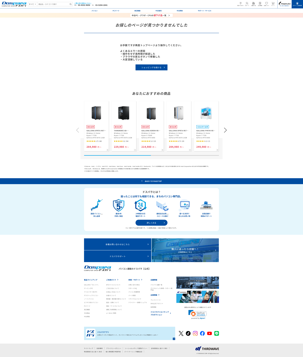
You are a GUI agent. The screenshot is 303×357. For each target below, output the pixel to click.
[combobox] (55, 4)
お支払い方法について (113, 292)
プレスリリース (155, 300)
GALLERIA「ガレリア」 (91, 285)
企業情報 (154, 295)
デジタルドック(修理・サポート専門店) (161, 289)
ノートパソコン (89, 299)
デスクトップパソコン (91, 295)
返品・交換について (112, 302)
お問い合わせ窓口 (134, 285)
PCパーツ (87, 306)
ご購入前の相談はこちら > (82, 3)
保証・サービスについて (114, 306)
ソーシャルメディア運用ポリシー (136, 348)
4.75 (98, 141)
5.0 (125, 141)
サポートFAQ (132, 288)
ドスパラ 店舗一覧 (156, 285)
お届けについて (111, 295)
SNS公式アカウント (157, 303)
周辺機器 (87, 309)
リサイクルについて (134, 299)
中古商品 (87, 313)
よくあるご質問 (111, 313)
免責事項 (100, 348)
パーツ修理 (132, 295)
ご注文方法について (112, 288)
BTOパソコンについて (113, 285)
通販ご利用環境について (114, 309)
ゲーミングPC (88, 288)
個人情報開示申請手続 (113, 352)
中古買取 (87, 316)
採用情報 (153, 307)
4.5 (207, 141)
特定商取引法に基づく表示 (93, 352)
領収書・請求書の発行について (116, 299)
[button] (225, 130)
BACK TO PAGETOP (153, 181)
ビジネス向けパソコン (91, 302)
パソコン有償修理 (134, 292)
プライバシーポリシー (113, 348)
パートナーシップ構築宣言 (133, 352)
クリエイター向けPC (90, 292)
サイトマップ (88, 348)
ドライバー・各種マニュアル (137, 302)
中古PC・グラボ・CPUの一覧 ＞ (151, 15)
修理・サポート (134, 280)
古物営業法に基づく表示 (159, 348)
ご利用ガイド (111, 280)
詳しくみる (151, 222)
